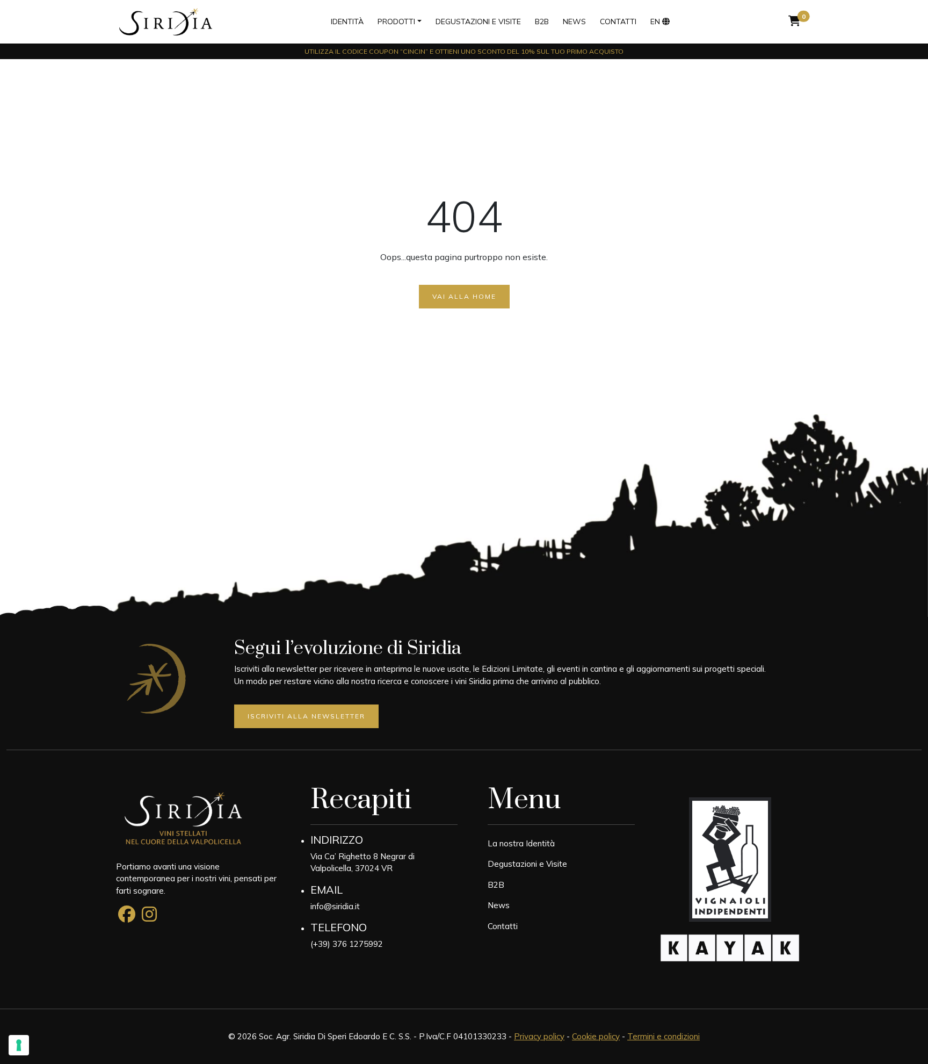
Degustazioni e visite (478, 21)
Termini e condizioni (663, 1036)
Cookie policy (596, 1036)
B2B (542, 21)
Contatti (618, 21)
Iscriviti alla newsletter (306, 716)
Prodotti (396, 21)
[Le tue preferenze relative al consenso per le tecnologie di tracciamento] (19, 1045)
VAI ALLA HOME (464, 296)
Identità (347, 21)
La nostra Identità (521, 843)
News (574, 21)
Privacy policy (539, 1036)
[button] (794, 21)
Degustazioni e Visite (527, 864)
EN (655, 21)
